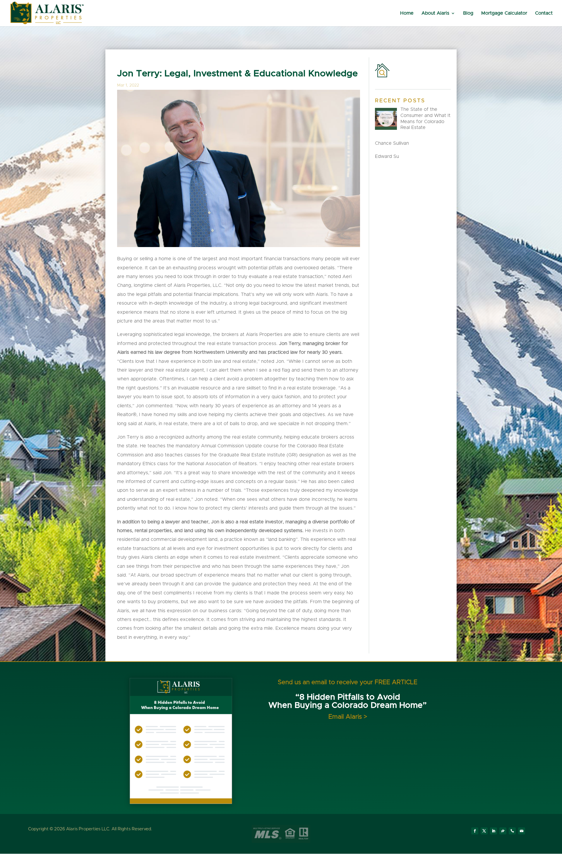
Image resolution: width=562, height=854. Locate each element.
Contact (544, 13)
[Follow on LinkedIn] (493, 830)
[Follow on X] (484, 830)
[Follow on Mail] (521, 830)
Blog (468, 13)
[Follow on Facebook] (474, 830)
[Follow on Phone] (512, 830)
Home (407, 13)
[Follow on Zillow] (502, 830)
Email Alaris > (347, 717)
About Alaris (435, 13)
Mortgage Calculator (504, 13)
